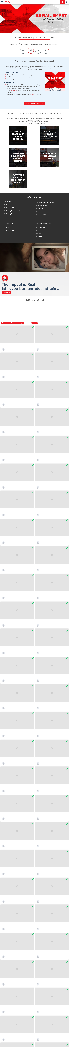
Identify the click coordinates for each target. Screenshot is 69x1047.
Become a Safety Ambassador (45, 214)
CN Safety (32, 94)
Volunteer (39, 236)
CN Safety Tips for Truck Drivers (14, 211)
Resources (40, 208)
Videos (39, 211)
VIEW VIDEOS (6, 292)
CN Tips (7, 204)
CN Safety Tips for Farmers (13, 214)
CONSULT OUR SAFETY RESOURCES (34, 103)
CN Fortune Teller (10, 207)
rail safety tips (14, 90)
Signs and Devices (42, 205)
